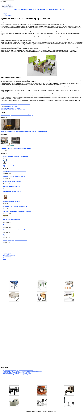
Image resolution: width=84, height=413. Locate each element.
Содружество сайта (7, 15)
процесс (13, 106)
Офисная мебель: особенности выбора (14, 176)
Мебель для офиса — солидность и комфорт (15, 224)
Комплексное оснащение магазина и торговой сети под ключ (17, 373)
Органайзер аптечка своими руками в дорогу (16, 156)
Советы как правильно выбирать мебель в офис (17, 229)
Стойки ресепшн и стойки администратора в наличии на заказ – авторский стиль (24, 131)
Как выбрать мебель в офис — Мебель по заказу (17, 211)
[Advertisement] (10, 248)
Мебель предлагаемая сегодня (11, 219)
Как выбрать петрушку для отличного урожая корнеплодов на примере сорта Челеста (22, 371)
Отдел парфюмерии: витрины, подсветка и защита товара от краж (18, 370)
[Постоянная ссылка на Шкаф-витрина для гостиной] (5, 198)
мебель (9, 106)
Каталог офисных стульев (9, 255)
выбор (6, 106)
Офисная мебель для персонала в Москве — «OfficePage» (17, 115)
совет (16, 106)
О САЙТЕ (5, 14)
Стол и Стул (6, 254)
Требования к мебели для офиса (11, 108)
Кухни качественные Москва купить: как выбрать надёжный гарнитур (19, 374)
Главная (5, 13)
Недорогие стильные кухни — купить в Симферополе (16, 148)
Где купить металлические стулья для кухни (16, 235)
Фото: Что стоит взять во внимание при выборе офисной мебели (15, 104)
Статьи (4, 259)
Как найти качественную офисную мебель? (13, 109)
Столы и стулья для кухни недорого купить (15, 206)
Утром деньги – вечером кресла (12, 181)
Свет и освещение (7, 257)
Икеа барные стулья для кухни (12, 191)
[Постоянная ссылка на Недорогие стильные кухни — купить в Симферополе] (10, 146)
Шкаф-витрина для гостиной (11, 201)
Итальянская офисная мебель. (11, 186)
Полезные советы (7, 256)
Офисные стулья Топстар (10, 166)
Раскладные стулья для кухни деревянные (15, 240)
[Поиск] (1, 1)
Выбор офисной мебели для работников (14, 171)
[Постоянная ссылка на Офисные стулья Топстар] (5, 163)
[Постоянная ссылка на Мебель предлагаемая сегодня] (5, 217)
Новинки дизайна (7, 253)
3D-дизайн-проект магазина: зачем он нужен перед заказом (16, 372)
